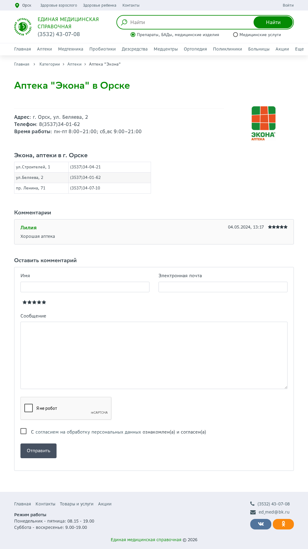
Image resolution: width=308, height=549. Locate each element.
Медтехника (70, 49)
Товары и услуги (77, 504)
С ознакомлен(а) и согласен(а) (118, 432)
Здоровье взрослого (58, 5)
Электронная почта (180, 275)
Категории (49, 64)
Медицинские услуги (260, 34)
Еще (299, 49)
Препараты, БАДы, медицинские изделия (178, 34)
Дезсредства (135, 49)
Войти (288, 5)
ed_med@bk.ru (274, 512)
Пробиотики (102, 49)
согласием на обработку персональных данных (88, 432)
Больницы (259, 49)
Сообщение (33, 316)
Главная (22, 49)
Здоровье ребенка (99, 5)
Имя (25, 275)
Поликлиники (227, 49)
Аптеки (44, 49)
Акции (282, 49)
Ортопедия (195, 49)
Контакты (131, 5)
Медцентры (166, 49)
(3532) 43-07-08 (273, 504)
